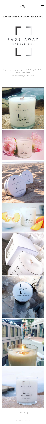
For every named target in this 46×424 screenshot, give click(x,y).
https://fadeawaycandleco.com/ (23, 76)
